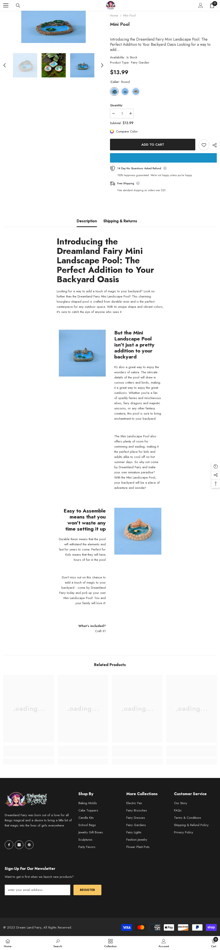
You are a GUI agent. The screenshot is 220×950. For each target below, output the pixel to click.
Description (87, 221)
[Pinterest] (29, 844)
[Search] (18, 5)
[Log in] (200, 5)
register (87, 889)
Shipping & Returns (120, 221)
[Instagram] (19, 844)
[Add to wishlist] (204, 145)
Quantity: (116, 105)
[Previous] (4, 65)
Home (114, 15)
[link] (28, 754)
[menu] (5, 5)
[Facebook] (9, 844)
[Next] (102, 65)
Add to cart (152, 144)
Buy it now (163, 158)
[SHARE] (213, 145)
